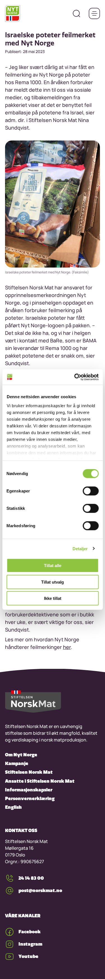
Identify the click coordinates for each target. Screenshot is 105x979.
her (67, 647)
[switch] (91, 491)
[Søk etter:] (76, 13)
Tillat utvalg (52, 581)
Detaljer (80, 548)
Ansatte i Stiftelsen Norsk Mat (39, 781)
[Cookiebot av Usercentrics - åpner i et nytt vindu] (75, 377)
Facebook (29, 931)
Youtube (28, 956)
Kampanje (16, 763)
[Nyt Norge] (12, 13)
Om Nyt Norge (21, 754)
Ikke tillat (52, 598)
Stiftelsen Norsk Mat (29, 772)
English (13, 807)
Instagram (30, 944)
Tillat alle (52, 565)
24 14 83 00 (31, 878)
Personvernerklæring (30, 798)
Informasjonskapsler (28, 790)
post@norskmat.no (40, 890)
